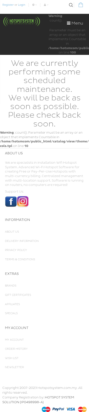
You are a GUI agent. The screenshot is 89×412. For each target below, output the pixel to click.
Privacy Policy (16, 250)
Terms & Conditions (20, 259)
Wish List (12, 358)
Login (21, 4)
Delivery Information (22, 241)
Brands (10, 285)
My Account (14, 339)
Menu (76, 23)
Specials (11, 313)
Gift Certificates (18, 295)
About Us (12, 231)
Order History (16, 348)
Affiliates (12, 304)
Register (8, 4)
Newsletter (14, 367)
